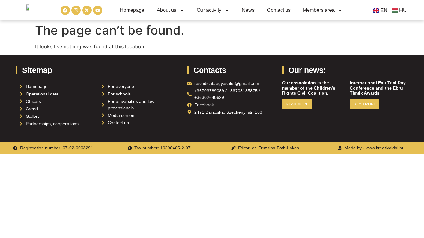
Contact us (279, 10)
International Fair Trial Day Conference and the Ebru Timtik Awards (378, 88)
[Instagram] (76, 10)
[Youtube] (97, 10)
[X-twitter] (87, 10)
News (248, 10)
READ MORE (297, 104)
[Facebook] (65, 10)
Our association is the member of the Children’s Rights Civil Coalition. (308, 88)
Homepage (132, 10)
